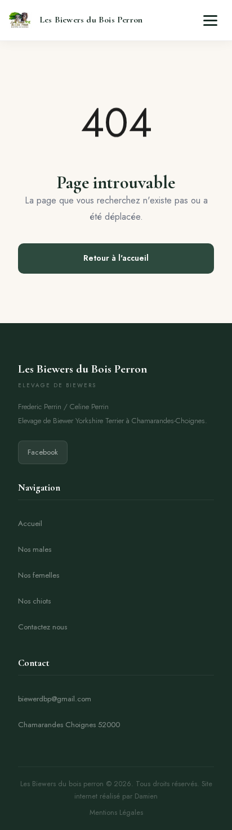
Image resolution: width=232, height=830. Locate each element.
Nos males (34, 549)
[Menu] (210, 20)
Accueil (30, 523)
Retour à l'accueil (116, 258)
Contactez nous (42, 627)
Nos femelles (38, 575)
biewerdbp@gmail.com (54, 698)
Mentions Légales (116, 813)
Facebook (43, 452)
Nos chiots (34, 601)
